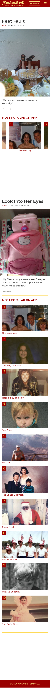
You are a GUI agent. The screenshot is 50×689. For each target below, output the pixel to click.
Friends (6, 206)
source (7, 109)
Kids (4, 25)
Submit (35, 3)
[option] (25, 137)
